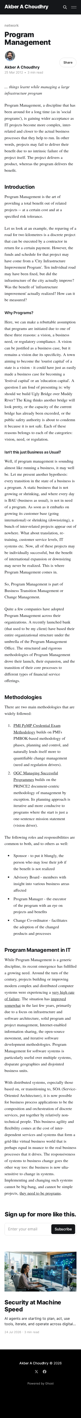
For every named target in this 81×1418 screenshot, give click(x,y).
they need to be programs (40, 1193)
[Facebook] (44, 1371)
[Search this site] (65, 7)
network (11, 25)
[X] (36, 1371)
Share (67, 62)
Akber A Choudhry (26, 6)
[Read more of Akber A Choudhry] (10, 56)
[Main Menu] (73, 7)
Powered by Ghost (40, 1383)
